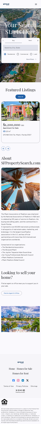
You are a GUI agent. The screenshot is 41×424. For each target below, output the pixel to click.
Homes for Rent (20, 373)
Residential (11, 54)
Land (35, 54)
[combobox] (21, 48)
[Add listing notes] (31, 105)
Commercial (24, 54)
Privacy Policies (22, 386)
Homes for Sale (24, 368)
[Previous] (3, 148)
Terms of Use (9, 386)
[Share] (36, 105)
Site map (34, 386)
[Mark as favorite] (26, 105)
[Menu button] (36, 4)
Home (12, 368)
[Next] (8, 148)
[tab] (13, 40)
